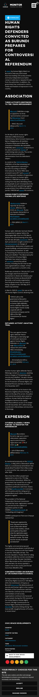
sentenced (19, 148)
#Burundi (13, 111)
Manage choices (19, 693)
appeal (21, 190)
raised (20, 290)
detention (23, 373)
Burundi (7, 630)
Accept (19, 683)
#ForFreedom (15, 216)
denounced (15, 585)
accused (26, 173)
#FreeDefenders (15, 352)
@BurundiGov (18, 345)
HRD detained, (8, 645)
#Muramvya (16, 118)
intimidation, (25, 645)
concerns (10, 261)
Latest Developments (10, 640)
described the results (18, 510)
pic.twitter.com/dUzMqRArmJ (20, 356)
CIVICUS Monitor (22, 162)
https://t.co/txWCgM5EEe (18, 447)
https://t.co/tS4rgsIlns (17, 120)
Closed (7, 635)
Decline (19, 688)
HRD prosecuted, (17, 645)
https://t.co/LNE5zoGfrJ (18, 354)
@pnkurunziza (15, 203)
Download (14, 17)
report (8, 71)
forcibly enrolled (17, 489)
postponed (23, 240)
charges (23, 150)
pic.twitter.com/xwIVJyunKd (19, 219)
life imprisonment (11, 244)
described (8, 607)
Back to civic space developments (17, 655)
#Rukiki (12, 208)
